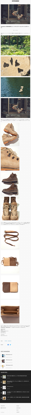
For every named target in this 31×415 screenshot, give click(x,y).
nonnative (16, 33)
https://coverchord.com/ (4, 335)
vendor (27, 326)
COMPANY (17, 412)
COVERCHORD (3, 327)
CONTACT (17, 405)
